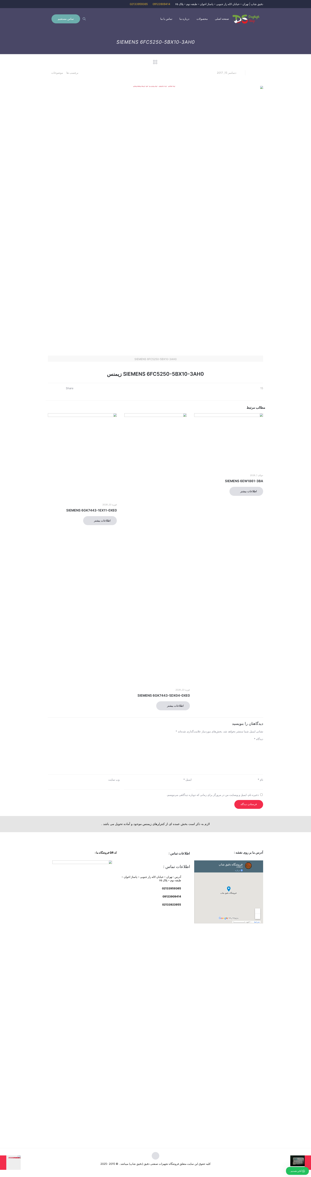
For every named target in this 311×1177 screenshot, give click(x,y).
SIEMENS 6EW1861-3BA (244, 481)
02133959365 (139, 4)
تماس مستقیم (66, 18)
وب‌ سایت (114, 779)
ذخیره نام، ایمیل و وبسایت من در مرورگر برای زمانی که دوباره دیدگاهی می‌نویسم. (213, 795)
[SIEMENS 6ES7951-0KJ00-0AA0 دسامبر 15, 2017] (10, 1162)
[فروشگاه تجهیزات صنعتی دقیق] (246, 19)
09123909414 (161, 4)
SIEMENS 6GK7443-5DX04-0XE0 (164, 695)
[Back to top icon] (155, 1156)
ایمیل (187, 779)
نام (260, 779)
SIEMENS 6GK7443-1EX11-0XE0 (91, 510)
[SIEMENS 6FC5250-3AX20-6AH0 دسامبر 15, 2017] (300, 1162)
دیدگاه (258, 739)
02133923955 (171, 904)
